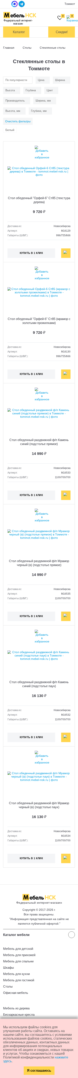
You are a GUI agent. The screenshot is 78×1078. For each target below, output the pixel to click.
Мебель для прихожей (19, 955)
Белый (9, 130)
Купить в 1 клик (31, 253)
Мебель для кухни (16, 974)
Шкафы (8, 967)
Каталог (19, 32)
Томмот (69, 3)
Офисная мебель (15, 992)
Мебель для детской (18, 948)
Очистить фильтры (18, 121)
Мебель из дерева (16, 1008)
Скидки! (62, 32)
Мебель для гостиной (18, 980)
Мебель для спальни (18, 961)
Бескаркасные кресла (19, 1014)
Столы (8, 986)
